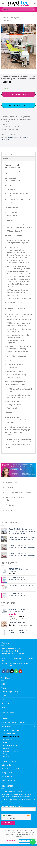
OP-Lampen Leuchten (10, 745)
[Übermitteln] (33, 9)
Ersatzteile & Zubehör (9, 761)
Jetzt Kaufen (18, 94)
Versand (4, 688)
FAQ (3, 707)
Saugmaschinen (8, 754)
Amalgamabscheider (9, 733)
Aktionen (4, 719)
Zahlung (4, 684)
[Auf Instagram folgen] (8, 671)
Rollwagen (6, 748)
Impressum (5, 703)
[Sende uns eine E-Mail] (12, 671)
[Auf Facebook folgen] (4, 671)
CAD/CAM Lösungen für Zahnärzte (13, 722)
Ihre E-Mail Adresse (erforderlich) (12, 806)
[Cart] (35, 3)
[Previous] (4, 46)
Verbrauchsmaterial (8, 780)
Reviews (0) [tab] (7, 158)
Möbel (5, 742)
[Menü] (2, 3)
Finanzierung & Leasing (9, 692)
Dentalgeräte (6, 726)
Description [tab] (7, 154)
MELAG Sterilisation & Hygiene (12, 769)
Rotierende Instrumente (10, 751)
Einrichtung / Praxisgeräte (10, 18)
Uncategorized (6, 776)
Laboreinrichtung (7, 765)
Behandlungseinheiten (9, 20)
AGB (3, 699)
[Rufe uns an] (16, 671)
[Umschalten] (3, 482)
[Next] (32, 46)
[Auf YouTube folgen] (20, 671)
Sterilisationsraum (9, 757)
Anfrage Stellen (18, 105)
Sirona (7, 143)
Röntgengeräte (6, 773)
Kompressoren (8, 739)
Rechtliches (5, 695)
